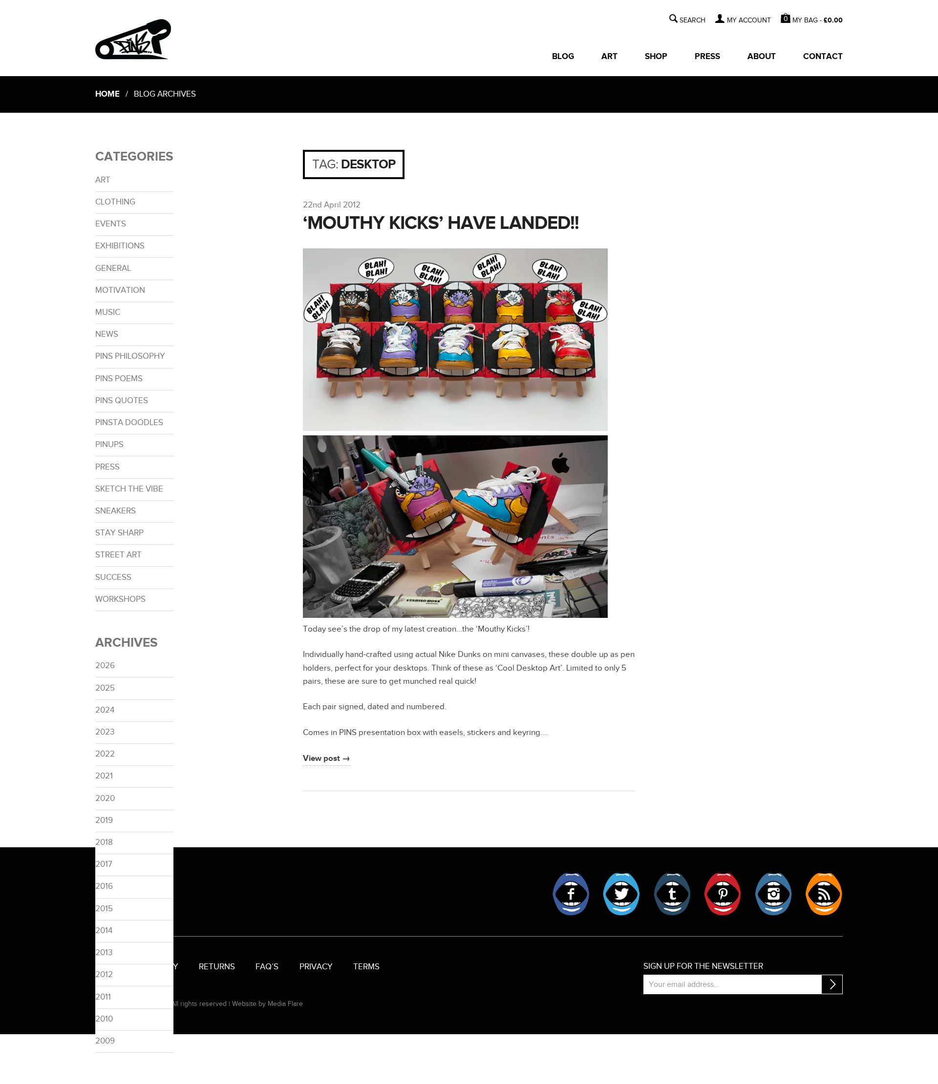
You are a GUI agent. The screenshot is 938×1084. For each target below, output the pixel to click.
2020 (105, 798)
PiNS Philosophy (130, 356)
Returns (217, 967)
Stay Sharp (119, 533)
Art (609, 56)
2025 (105, 688)
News (106, 334)
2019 (104, 820)
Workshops (120, 599)
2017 (103, 864)
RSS (824, 894)
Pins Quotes (121, 401)
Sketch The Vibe (129, 489)
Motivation (120, 290)
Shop (656, 56)
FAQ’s (267, 967)
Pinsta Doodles (129, 423)
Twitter (621, 894)
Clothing (115, 202)
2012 (104, 975)
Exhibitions (120, 246)
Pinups (109, 445)
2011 (103, 997)
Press (707, 56)
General (113, 268)
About (761, 56)
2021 (104, 776)
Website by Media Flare (267, 1004)
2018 (104, 842)
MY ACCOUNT (748, 20)
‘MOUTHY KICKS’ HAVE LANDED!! (441, 223)
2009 (105, 1041)
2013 (103, 953)
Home (107, 94)
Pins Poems (119, 379)
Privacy (316, 967)
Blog (563, 56)
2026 (105, 666)
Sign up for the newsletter (703, 966)
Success (113, 577)
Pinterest (723, 894)
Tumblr (672, 894)
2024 (104, 710)
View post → (326, 758)
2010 (104, 1019)
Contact (823, 56)
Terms (366, 967)
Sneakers (115, 511)
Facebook (571, 894)
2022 (105, 754)
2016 (104, 886)
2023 (104, 732)
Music (107, 312)
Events (110, 224)
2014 (103, 931)
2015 (104, 909)
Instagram (773, 894)
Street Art (118, 555)
